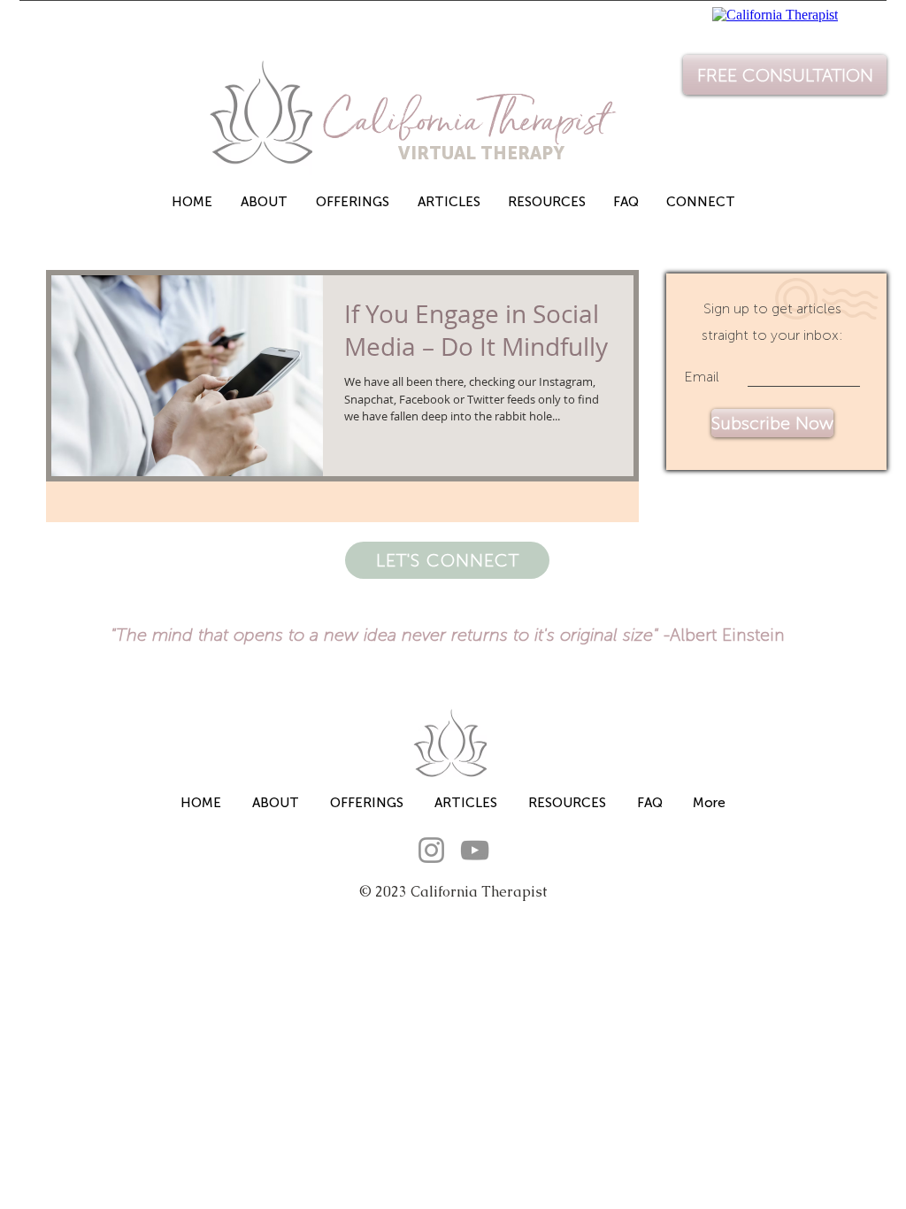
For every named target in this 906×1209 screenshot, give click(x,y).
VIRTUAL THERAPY (446, 153)
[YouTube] (474, 850)
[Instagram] (431, 850)
